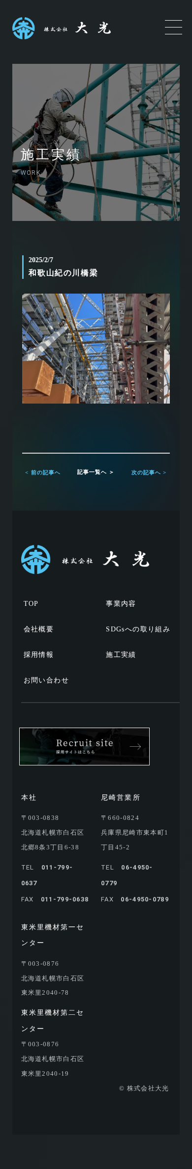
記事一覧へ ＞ (96, 472)
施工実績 (121, 654)
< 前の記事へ (43, 472)
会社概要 (39, 629)
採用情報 (39, 654)
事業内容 (121, 603)
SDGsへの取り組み (138, 629)
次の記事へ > (149, 472)
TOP (31, 603)
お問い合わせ (46, 680)
